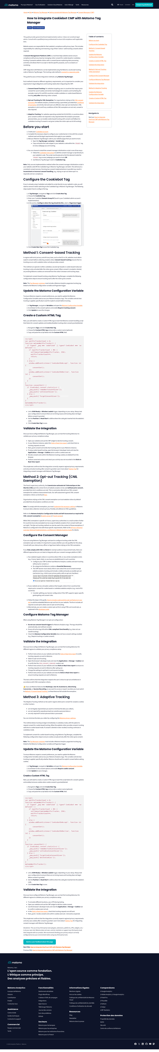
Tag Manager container (37, 283)
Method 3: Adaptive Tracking (98, 88)
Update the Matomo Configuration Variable (96, 55)
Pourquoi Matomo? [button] (27, 5)
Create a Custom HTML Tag (97, 61)
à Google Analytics (106, 991)
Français (121, 5)
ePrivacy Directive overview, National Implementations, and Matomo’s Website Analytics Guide (52, 529)
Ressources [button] (85, 5)
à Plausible (103, 1001)
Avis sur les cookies (75, 994)
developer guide (44, 609)
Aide (133, 5)
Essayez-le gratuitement (144, 5)
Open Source (42, 1004)
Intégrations (42, 1001)
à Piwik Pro (103, 998)
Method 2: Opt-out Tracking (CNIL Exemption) (97, 70)
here (45, 495)
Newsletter (72, 1018)
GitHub (40, 1016)
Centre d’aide (12, 1013)
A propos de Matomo (14, 991)
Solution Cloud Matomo (55, 5)
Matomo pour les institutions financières (51, 1031)
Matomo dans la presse (76, 1021)
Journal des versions (45, 1010)
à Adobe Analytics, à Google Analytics (112, 994)
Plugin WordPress (44, 994)
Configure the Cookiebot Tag (98, 44)
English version (46, 516)
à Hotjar (103, 1007)
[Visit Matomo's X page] (139, 1045)
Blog (70, 1015)
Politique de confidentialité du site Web (81, 1003)
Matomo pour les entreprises (47, 1028)
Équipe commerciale (14, 1028)
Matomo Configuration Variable (72, 305)
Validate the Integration (96, 65)
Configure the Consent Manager (99, 76)
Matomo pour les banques (46, 1025)
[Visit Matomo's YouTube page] (150, 1044)
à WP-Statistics (105, 1010)
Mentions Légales (74, 991)
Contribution (12, 998)
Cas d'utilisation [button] (40, 5)
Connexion (127, 5)
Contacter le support (14, 1019)
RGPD (102, 1022)
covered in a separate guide (70, 72)
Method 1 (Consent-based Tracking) (36, 691)
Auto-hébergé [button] (69, 5)
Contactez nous (13, 1004)
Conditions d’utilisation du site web (80, 1006)
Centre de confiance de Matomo (110, 1028)
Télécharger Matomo (45, 1007)
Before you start (94, 40)
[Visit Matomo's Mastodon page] (154, 1045)
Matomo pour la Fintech (46, 1035)
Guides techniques (13, 1016)
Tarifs (77, 5)
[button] (112, 4)
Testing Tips (72, 469)
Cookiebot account (42, 132)
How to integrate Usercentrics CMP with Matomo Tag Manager (52, 950)
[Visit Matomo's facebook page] (135, 1045)
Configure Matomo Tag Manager (99, 79)
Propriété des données (107, 1019)
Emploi (10, 1001)
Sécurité (103, 1025)
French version (57, 516)
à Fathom (103, 1004)
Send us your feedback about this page (39, 942)
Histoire (10, 994)
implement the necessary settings (64, 507)
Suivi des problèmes (44, 1013)
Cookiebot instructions (47, 153)
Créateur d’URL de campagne (47, 998)
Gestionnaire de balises (45, 991)
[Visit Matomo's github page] (146, 1045)
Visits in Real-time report (59, 443)
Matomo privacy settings (68, 718)
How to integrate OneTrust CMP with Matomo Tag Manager (50, 947)
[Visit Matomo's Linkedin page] (143, 1045)
